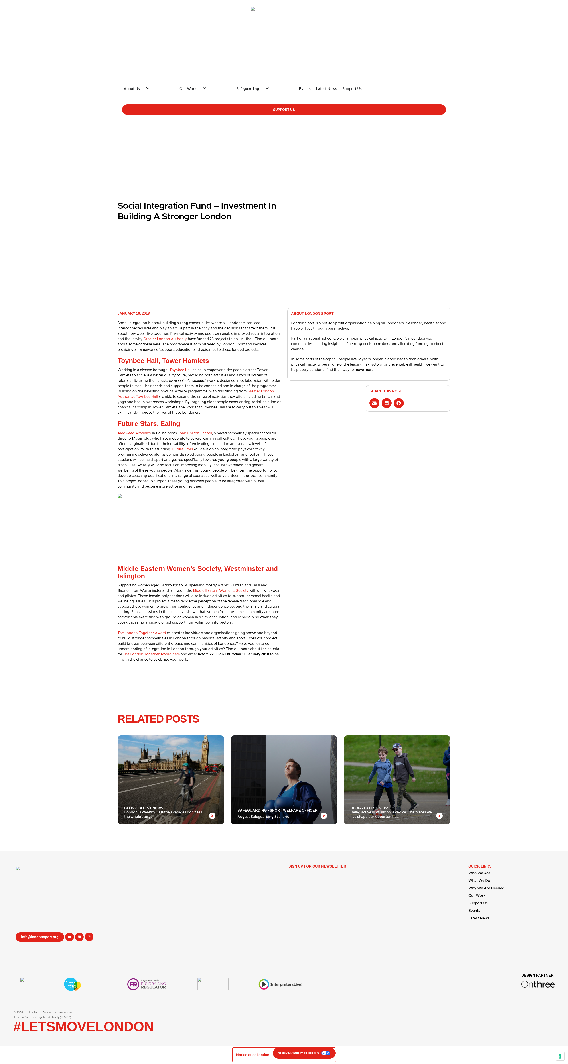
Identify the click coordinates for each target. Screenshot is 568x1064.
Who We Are (479, 873)
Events (474, 911)
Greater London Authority (165, 339)
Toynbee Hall (180, 370)
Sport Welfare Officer (294, 810)
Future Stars (182, 449)
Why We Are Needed (486, 888)
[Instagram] (89, 937)
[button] (374, 403)
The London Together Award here (151, 654)
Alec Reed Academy (134, 433)
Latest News (150, 808)
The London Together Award (142, 633)
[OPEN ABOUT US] (157, 87)
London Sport (31, 1012)
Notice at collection (252, 1054)
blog (129, 808)
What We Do (479, 880)
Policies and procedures (58, 1012)
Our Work (476, 895)
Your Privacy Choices (298, 1053)
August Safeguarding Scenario (263, 817)
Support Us (478, 903)
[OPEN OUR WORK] (214, 87)
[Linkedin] (79, 937)
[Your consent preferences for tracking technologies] (560, 1056)
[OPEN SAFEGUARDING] (277, 87)
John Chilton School (195, 433)
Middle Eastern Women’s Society (220, 590)
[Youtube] (69, 937)
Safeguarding (252, 810)
